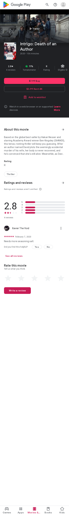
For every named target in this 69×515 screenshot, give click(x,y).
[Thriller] (10, 174)
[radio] (8, 278)
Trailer (34, 29)
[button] (37, 247)
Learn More (57, 108)
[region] (34, 68)
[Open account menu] (63, 5)
